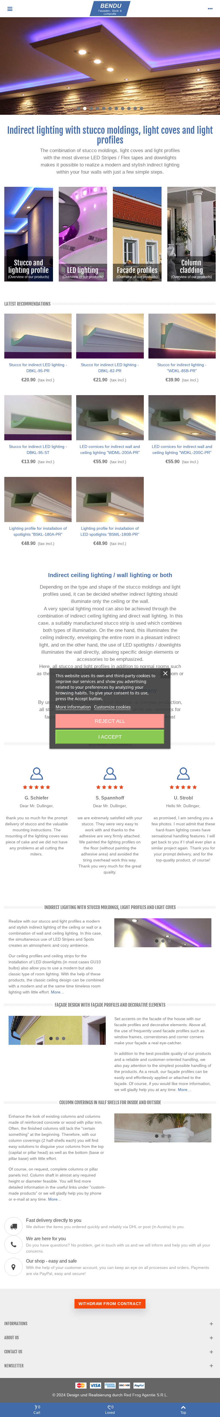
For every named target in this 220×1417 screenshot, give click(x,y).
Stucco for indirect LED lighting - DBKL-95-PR (38, 367)
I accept (110, 737)
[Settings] (210, 8)
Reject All (110, 721)
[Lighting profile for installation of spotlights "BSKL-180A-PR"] (38, 500)
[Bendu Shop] (110, 8)
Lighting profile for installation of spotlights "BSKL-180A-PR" (38, 531)
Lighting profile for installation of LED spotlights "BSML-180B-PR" (109, 531)
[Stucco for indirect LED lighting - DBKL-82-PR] (110, 336)
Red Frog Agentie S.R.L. (146, 1395)
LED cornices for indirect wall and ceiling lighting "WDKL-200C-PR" (182, 449)
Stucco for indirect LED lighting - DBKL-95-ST (38, 449)
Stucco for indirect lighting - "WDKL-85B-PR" (182, 367)
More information (73, 707)
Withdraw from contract (109, 1303)
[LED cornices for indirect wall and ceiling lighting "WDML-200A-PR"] (110, 418)
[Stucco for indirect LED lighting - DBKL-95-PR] (38, 336)
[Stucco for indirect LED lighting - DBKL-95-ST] (38, 418)
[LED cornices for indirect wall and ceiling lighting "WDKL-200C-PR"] (182, 418)
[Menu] (9, 8)
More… (57, 992)
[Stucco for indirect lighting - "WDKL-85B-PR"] (182, 336)
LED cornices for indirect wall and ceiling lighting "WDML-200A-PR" (110, 449)
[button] (78, 108)
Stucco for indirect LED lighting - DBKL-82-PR (110, 367)
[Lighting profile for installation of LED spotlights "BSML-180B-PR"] (110, 500)
